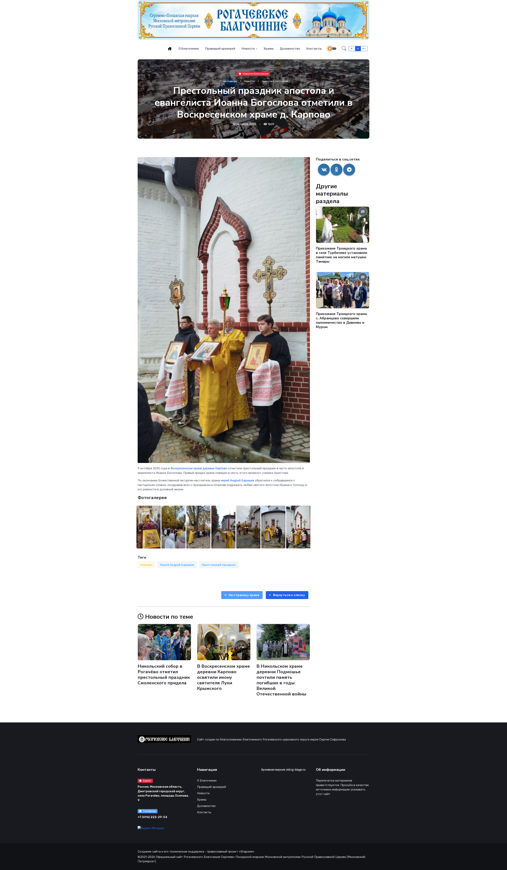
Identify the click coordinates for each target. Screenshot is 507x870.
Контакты (314, 48)
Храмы (269, 48)
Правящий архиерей (220, 48)
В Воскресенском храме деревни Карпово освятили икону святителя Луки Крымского (223, 677)
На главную (229, 81)
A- (352, 48)
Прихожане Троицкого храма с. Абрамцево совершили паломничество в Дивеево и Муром (341, 320)
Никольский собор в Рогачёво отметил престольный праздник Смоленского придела (164, 674)
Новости (248, 48)
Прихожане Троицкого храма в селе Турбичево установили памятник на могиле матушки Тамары (341, 255)
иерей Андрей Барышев (237, 480)
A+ (364, 48)
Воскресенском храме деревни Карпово (199, 468)
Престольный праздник (219, 564)
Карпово (146, 564)
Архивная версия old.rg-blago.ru (283, 769)
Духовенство (290, 48)
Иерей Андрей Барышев (177, 564)
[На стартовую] (169, 49)
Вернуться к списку (289, 595)
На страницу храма (243, 595)
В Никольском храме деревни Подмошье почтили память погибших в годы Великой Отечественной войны (281, 680)
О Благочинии (188, 48)
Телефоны (149, 811)
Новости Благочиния (255, 73)
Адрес (147, 780)
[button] (344, 48)
